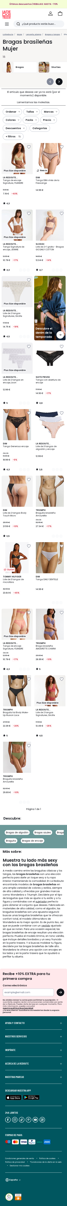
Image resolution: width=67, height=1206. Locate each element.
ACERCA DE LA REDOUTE (17, 1063)
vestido (45, 925)
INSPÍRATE (10, 1049)
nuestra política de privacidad (18, 1008)
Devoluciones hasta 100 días (33, 2)
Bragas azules (43, 832)
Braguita (11, 840)
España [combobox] (13, 1179)
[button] (60, 13)
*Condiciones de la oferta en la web (46, 1162)
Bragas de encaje (32, 840)
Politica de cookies (47, 1158)
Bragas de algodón (17, 832)
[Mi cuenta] (50, 13)
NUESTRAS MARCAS (14, 1076)
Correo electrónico (15, 985)
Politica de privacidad (15, 1162)
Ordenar (11, 111)
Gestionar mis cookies (20, 1165)
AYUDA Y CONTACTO (15, 1022)
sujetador (41, 901)
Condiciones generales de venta (20, 1158)
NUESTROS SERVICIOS (16, 1036)
